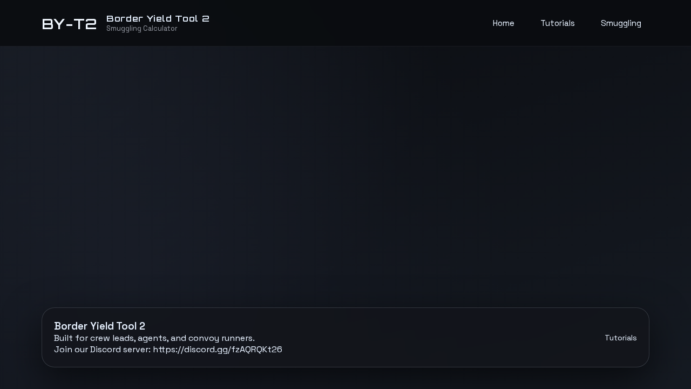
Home (503, 23)
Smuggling (621, 23)
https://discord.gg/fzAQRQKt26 (217, 349)
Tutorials (557, 23)
